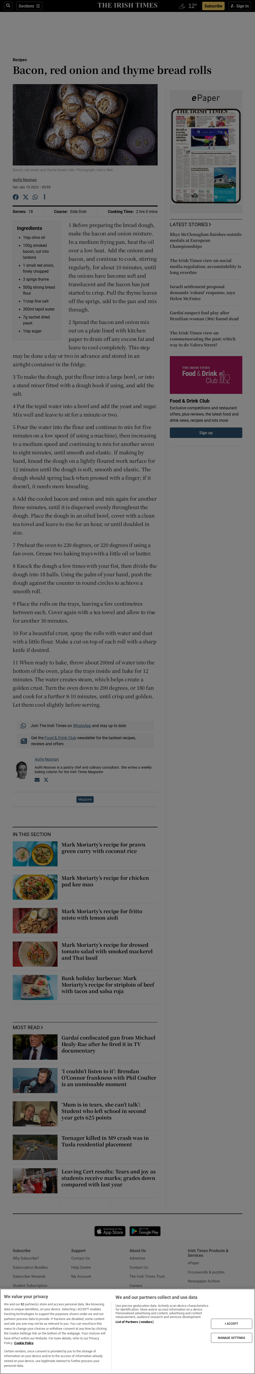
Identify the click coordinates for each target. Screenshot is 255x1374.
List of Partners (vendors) (134, 1322)
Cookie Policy (24, 1343)
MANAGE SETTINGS (231, 1337)
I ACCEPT (231, 1323)
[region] (127, 1331)
